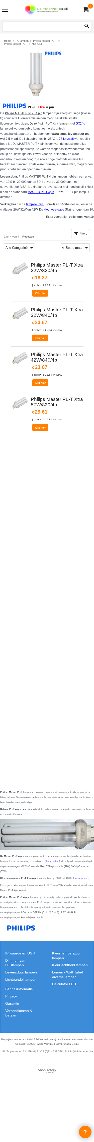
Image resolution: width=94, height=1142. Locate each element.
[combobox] (19, 247)
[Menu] (5, 10)
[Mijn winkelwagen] (85, 10)
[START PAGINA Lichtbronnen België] (46, 9)
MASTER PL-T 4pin (41, 192)
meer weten (81, 878)
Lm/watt (68, 138)
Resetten (28, 236)
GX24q (80, 123)
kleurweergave (54, 209)
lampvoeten (52, 861)
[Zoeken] (86, 26)
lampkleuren (35, 204)
